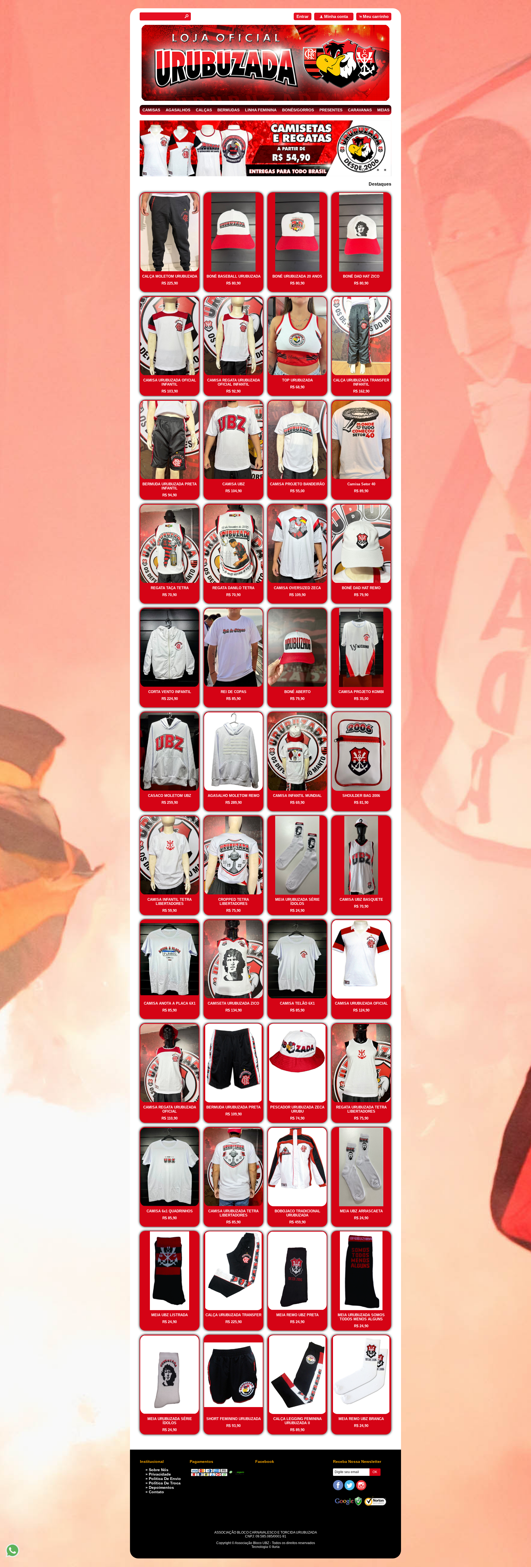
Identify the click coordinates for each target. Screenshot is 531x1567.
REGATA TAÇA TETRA (170, 588)
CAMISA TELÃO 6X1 (297, 1003)
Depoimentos (161, 1487)
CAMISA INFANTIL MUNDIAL (297, 796)
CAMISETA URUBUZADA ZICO (233, 1003)
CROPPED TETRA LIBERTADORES (233, 901)
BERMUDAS (228, 110)
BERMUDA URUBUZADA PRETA (233, 1107)
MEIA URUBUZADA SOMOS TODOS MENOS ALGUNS (361, 1317)
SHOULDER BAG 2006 (361, 796)
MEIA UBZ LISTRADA (169, 1315)
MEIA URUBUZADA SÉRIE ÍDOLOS (297, 901)
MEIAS (383, 110)
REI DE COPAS (233, 692)
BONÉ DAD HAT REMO (361, 588)
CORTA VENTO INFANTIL (169, 692)
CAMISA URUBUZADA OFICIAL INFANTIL (169, 382)
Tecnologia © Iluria (265, 1547)
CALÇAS (204, 110)
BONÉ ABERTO (297, 692)
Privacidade (160, 1474)
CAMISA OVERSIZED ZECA (297, 588)
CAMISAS (151, 110)
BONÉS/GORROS (298, 110)
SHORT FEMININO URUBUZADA (233, 1419)
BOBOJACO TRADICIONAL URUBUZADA (297, 1213)
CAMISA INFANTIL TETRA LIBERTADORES (169, 901)
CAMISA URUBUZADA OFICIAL (361, 1003)
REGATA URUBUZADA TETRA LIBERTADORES (361, 1109)
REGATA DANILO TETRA (233, 588)
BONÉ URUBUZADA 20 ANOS (297, 276)
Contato (156, 1492)
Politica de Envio (165, 1478)
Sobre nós (158, 1470)
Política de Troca (165, 1483)
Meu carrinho (376, 16)
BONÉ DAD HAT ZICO (361, 276)
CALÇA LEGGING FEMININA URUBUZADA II (297, 1421)
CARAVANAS (360, 110)
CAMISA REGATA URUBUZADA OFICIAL (169, 1109)
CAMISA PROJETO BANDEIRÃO (297, 484)
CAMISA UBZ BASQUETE (361, 899)
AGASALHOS (178, 110)
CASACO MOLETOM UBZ (169, 796)
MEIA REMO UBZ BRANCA (361, 1419)
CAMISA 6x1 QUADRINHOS (170, 1211)
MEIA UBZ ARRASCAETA (361, 1211)
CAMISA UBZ (233, 484)
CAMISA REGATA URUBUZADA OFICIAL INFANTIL (233, 382)
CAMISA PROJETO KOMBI (361, 692)
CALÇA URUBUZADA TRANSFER (233, 1315)
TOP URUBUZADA (297, 380)
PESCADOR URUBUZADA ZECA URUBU (297, 1109)
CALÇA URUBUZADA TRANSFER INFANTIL (361, 382)
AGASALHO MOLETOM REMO (233, 796)
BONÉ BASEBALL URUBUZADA (234, 276)
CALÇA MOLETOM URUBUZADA (169, 276)
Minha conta (336, 16)
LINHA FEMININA (261, 110)
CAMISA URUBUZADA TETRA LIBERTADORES (233, 1213)
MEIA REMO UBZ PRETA (297, 1315)
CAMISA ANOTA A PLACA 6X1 (170, 1003)
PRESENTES (330, 110)
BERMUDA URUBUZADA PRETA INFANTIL (169, 486)
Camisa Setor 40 (361, 484)
